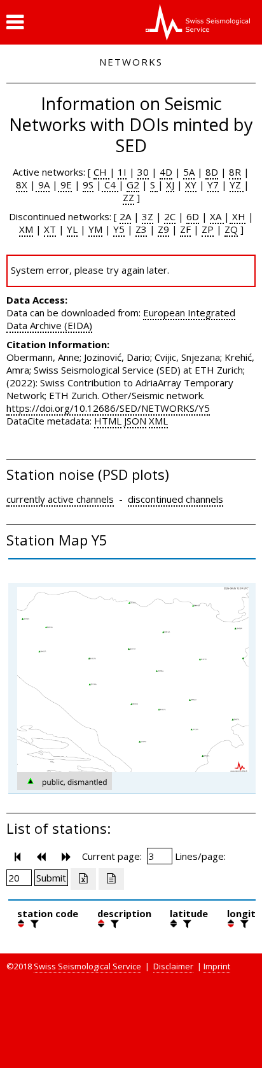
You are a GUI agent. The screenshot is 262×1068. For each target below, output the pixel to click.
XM (26, 229)
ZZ (128, 197)
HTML (107, 420)
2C (170, 216)
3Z (147, 216)
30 (143, 171)
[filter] (33, 923)
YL (72, 229)
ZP (208, 229)
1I (122, 171)
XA (217, 216)
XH (237, 216)
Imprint (216, 966)
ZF (185, 229)
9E (65, 184)
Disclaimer (173, 966)
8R (235, 171)
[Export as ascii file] (111, 879)
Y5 (119, 229)
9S (88, 184)
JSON (135, 420)
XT (50, 229)
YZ (237, 184)
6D (192, 216)
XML (158, 420)
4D (166, 171)
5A (189, 171)
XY (191, 184)
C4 (110, 184)
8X (21, 184)
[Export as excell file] (83, 879)
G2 (133, 184)
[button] (15, 22)
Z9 (163, 229)
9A (43, 184)
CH (101, 171)
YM (95, 229)
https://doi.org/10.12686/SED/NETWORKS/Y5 (108, 408)
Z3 (141, 229)
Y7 (213, 184)
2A (125, 216)
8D (211, 171)
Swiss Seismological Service (87, 966)
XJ (170, 184)
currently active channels (60, 499)
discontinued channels (175, 499)
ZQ (231, 229)
